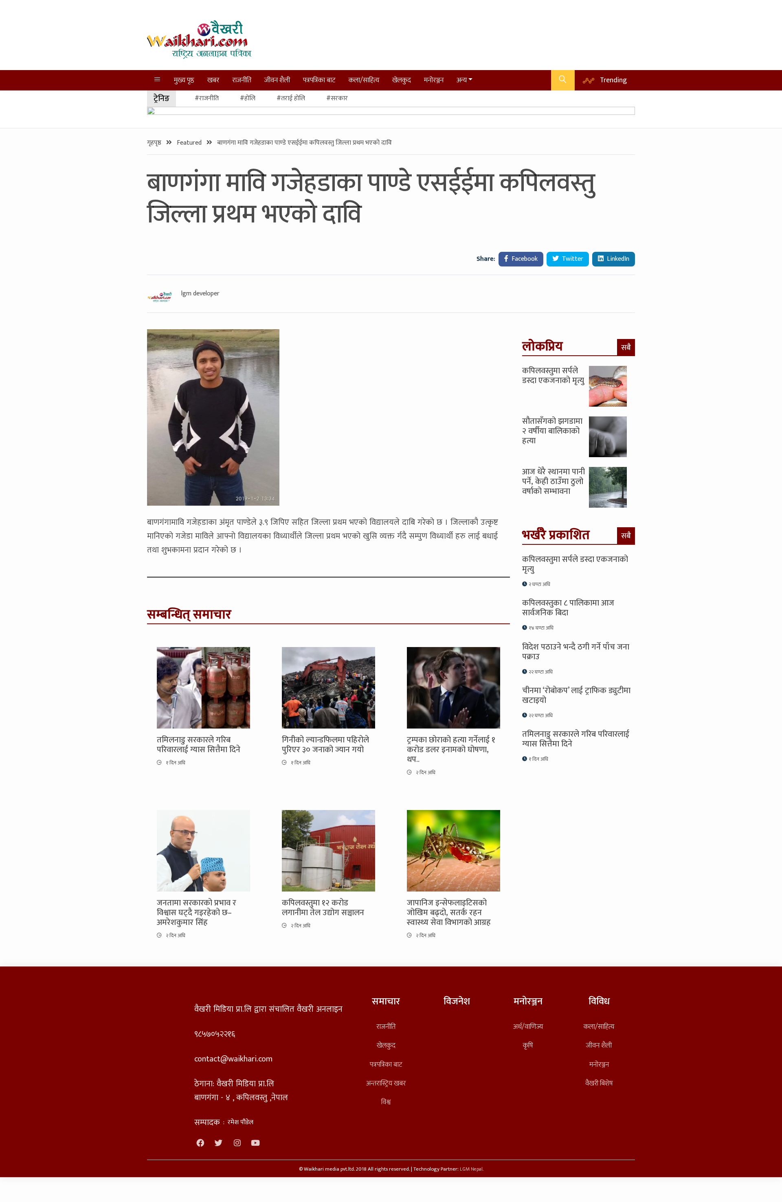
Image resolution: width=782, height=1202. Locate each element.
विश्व (386, 1102)
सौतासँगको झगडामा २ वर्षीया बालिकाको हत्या (552, 431)
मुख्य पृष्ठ (184, 80)
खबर (213, 80)
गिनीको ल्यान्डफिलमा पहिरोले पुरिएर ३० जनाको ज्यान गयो (325, 745)
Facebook (524, 258)
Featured (190, 142)
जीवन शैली (277, 80)
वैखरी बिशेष (599, 1083)
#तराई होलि (291, 98)
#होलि (247, 98)
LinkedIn (617, 258)
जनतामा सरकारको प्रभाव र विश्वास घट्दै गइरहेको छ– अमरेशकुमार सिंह (196, 912)
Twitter (571, 258)
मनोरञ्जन (434, 80)
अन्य (462, 80)
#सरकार (337, 98)
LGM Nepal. (471, 1169)
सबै (626, 347)
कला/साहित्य (364, 80)
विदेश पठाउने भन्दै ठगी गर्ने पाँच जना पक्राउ (575, 652)
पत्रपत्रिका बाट (319, 80)
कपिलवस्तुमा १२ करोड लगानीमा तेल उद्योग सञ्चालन (323, 908)
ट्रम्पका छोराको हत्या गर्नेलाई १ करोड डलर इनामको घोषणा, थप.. (451, 749)
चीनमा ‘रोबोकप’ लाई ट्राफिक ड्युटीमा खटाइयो (576, 695)
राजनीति (241, 80)
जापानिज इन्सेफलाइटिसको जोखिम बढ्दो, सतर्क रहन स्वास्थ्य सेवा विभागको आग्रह (449, 912)
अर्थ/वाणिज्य (528, 1026)
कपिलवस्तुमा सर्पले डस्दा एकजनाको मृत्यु (553, 375)
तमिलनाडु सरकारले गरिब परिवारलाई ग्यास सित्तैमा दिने (198, 745)
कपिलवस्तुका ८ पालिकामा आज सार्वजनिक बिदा (568, 608)
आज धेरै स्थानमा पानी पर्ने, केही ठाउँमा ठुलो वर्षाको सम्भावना (553, 481)
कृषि (528, 1045)
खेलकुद (401, 80)
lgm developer (200, 294)
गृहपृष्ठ (155, 142)
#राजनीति (207, 98)
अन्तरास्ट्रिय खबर (386, 1083)
